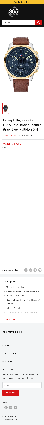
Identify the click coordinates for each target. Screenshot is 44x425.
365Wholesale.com (9, 420)
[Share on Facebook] (26, 270)
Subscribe (10, 392)
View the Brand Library (22, 2)
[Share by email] (40, 270)
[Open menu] (3, 12)
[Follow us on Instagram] (6, 407)
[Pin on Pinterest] (30, 270)
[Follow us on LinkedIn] (15, 407)
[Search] (38, 22)
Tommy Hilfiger (10, 135)
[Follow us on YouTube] (10, 407)
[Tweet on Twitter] (35, 270)
